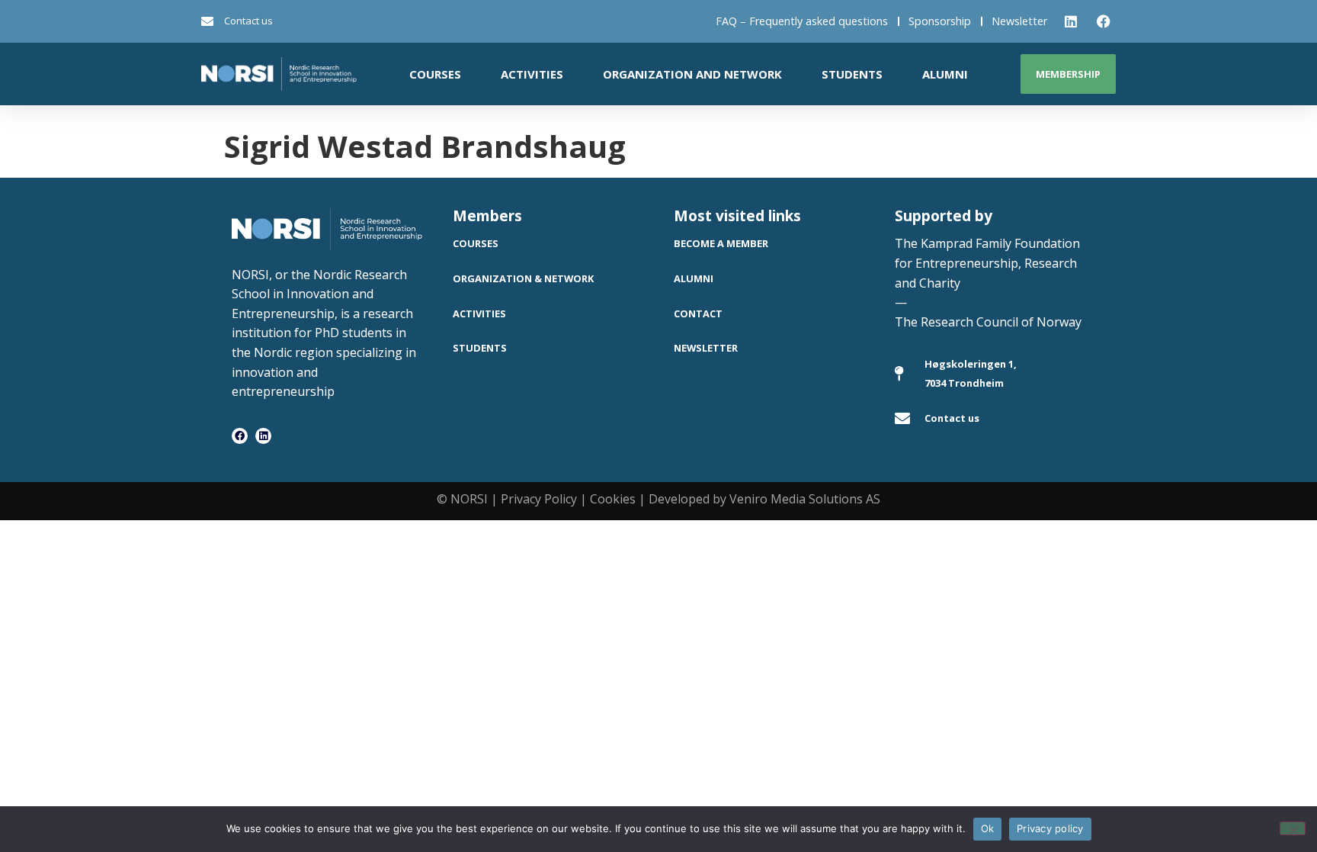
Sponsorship (939, 21)
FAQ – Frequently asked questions (802, 21)
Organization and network (692, 74)
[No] (1293, 828)
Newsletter (1019, 21)
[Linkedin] (263, 436)
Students (852, 74)
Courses (435, 74)
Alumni (945, 74)
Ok (988, 828)
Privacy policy (1050, 828)
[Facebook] (240, 436)
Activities (532, 74)
